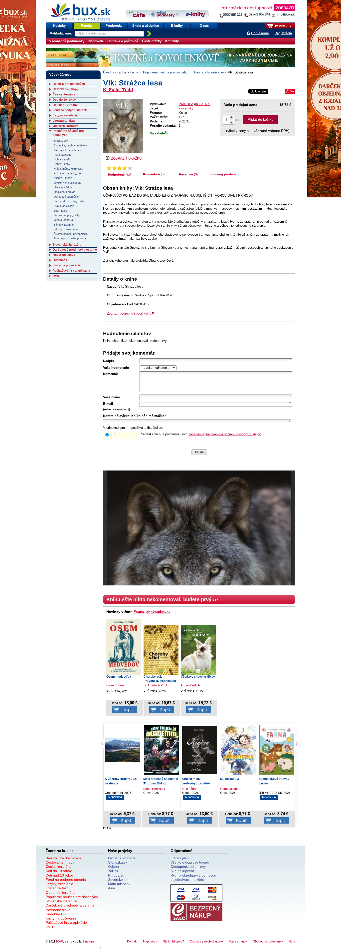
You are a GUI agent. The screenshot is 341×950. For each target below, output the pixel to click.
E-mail (108, 404)
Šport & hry (60, 210)
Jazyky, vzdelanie (65, 115)
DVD (56, 276)
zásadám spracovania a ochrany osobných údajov (224, 434)
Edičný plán (179, 858)
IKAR (59, 941)
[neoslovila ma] (114, 168)
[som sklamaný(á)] (109, 168)
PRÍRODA (186, 104)
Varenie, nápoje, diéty (66, 215)
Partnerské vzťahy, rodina (69, 201)
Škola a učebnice (145, 25)
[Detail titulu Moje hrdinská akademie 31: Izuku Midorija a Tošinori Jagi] (161, 750)
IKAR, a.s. (202, 104)
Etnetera (88, 941)
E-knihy (177, 25)
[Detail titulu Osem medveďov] (123, 647)
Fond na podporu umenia (70, 110)
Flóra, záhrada (62, 154)
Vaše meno (111, 397)
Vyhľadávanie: (61, 33)
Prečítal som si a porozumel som (200, 434)
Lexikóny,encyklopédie (67, 182)
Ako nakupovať (182, 871)
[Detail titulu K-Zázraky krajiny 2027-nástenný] (123, 750)
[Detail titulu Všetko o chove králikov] (198, 650)
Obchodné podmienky (268, 941)
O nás (204, 25)
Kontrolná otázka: (116, 416)
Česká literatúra (64, 94)
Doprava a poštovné (122, 41)
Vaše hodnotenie (116, 368)
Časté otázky (152, 41)
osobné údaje (213, 941)
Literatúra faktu (64, 120)
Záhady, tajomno (64, 224)
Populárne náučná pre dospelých (166, 72)
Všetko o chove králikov (198, 676)
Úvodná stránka (114, 72)
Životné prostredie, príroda (70, 238)
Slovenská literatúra (67, 244)
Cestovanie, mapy (65, 89)
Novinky (59, 25)
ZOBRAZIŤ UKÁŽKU (126, 158)
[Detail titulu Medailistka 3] (238, 750)
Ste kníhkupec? (173, 941)
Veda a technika (63, 219)
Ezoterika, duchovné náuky (70, 145)
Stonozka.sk (117, 862)
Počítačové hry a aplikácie (71, 270)
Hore (292, 941)
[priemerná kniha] (119, 168)
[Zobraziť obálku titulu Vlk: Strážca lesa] (123, 126)
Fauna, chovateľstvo (209, 72)
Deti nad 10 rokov (65, 105)
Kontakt (132, 941)
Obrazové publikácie (66, 196)
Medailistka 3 (229, 779)
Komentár (110, 374)
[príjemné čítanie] (124, 168)
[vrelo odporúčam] (130, 168)
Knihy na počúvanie (67, 265)
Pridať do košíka (260, 119)
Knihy (134, 72)
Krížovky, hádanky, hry (68, 173)
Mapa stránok (238, 941)
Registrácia (283, 33)
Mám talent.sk (119, 884)
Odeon (113, 867)
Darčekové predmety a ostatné (75, 249)
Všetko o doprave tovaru (189, 862)
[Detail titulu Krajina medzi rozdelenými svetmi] (199, 750)
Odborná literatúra (66, 126)
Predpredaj (114, 25)
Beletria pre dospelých (69, 84)
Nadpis (108, 361)
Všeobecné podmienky (66, 41)
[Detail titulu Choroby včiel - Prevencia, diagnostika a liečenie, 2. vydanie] (161, 650)
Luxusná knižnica (121, 858)
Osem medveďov (118, 676)
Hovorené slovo (64, 255)
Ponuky (87, 25)
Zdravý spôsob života (67, 229)
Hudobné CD (62, 260)
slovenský (186, 108)
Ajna (111, 888)
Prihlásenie (260, 33)
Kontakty (172, 41)
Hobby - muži (62, 159)
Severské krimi (119, 880)
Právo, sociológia (64, 205)
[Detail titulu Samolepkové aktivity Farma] (276, 750)
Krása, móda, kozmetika (68, 168)
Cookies (195, 941)
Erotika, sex (61, 140)
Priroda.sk (116, 875)
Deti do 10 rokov (64, 99)
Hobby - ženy (62, 163)
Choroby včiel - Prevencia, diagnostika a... (160, 681)
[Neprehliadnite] (257, 12)
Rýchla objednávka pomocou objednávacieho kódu (193, 877)
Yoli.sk (113, 871)
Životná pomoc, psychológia (71, 233)
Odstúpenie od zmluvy (188, 867)
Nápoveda (96, 41)
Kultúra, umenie (63, 177)
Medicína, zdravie (64, 191)
